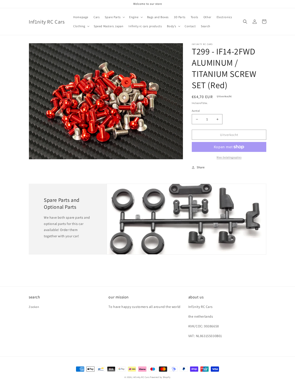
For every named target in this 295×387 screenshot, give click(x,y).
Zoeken (34, 307)
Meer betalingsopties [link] (229, 157)
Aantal (196, 111)
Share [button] (201, 167)
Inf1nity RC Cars (141, 377)
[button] (114, 17)
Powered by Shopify (160, 377)
